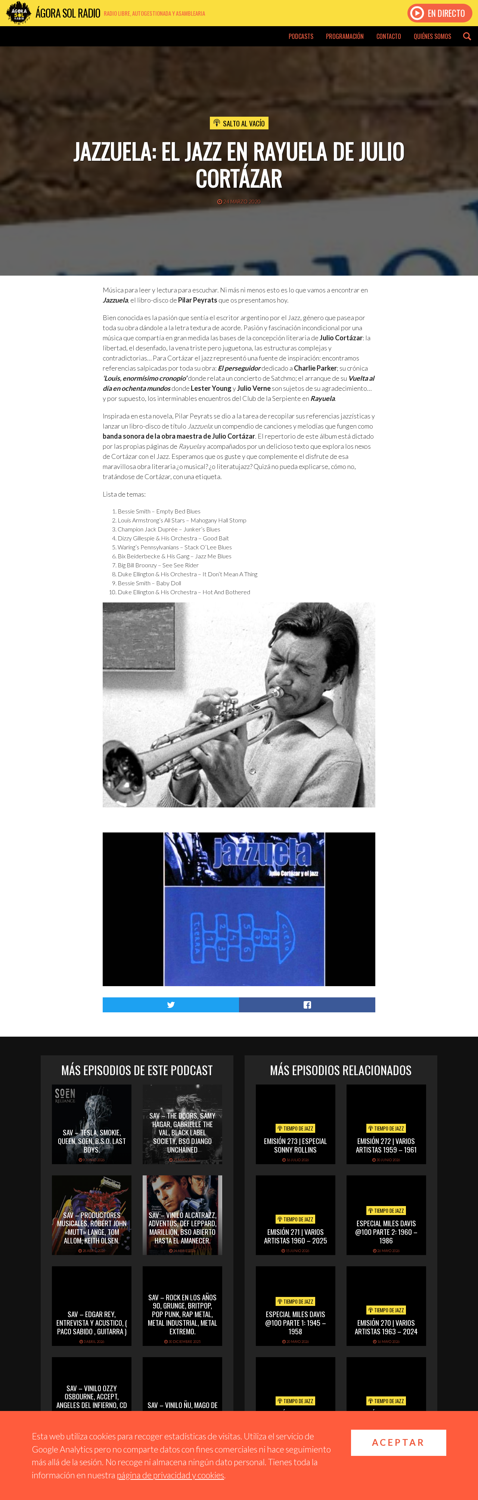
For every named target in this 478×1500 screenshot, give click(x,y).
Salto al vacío (244, 123)
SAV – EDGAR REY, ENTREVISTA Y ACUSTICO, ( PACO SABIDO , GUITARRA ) (91, 1322)
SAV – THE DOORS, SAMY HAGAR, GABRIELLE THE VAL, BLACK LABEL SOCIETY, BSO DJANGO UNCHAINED (182, 1132)
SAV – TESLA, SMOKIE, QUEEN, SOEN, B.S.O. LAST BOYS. (92, 1140)
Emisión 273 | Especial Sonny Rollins (295, 1144)
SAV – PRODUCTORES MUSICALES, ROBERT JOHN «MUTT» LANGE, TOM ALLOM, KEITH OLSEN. (92, 1227)
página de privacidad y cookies (170, 1475)
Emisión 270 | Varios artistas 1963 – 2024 (386, 1326)
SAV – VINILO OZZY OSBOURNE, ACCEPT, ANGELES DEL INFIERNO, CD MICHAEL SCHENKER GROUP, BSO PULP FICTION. (91, 1405)
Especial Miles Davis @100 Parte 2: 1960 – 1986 (386, 1231)
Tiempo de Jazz (297, 1128)
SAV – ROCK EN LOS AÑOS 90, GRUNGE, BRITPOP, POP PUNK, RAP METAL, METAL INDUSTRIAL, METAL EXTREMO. (182, 1314)
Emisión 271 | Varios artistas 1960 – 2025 (295, 1235)
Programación (345, 36)
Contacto (388, 36)
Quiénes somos (432, 36)
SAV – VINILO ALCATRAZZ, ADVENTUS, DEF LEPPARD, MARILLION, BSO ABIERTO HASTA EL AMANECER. (183, 1227)
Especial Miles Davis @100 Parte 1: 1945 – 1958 (295, 1322)
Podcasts (301, 36)
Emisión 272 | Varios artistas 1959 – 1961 (386, 1144)
